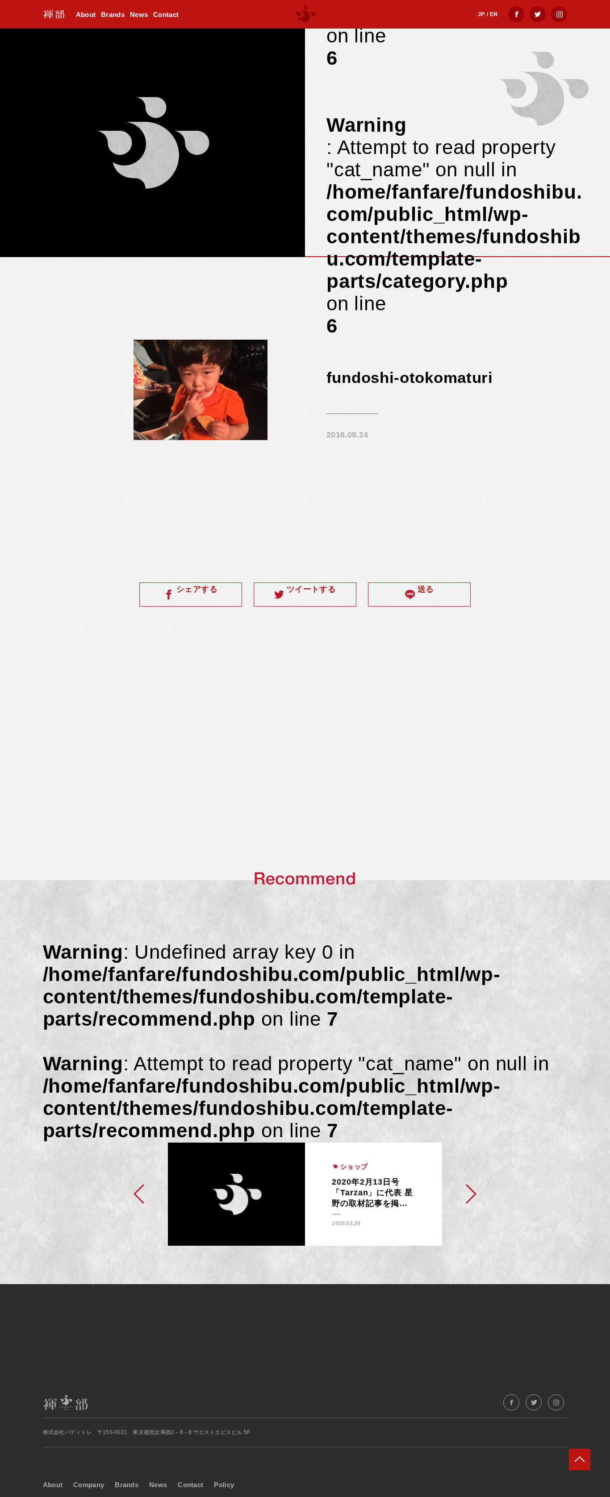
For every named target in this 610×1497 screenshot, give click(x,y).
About (86, 14)
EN (493, 14)
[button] (140, 1194)
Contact (166, 14)
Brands (113, 14)
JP (481, 14)
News (139, 14)
